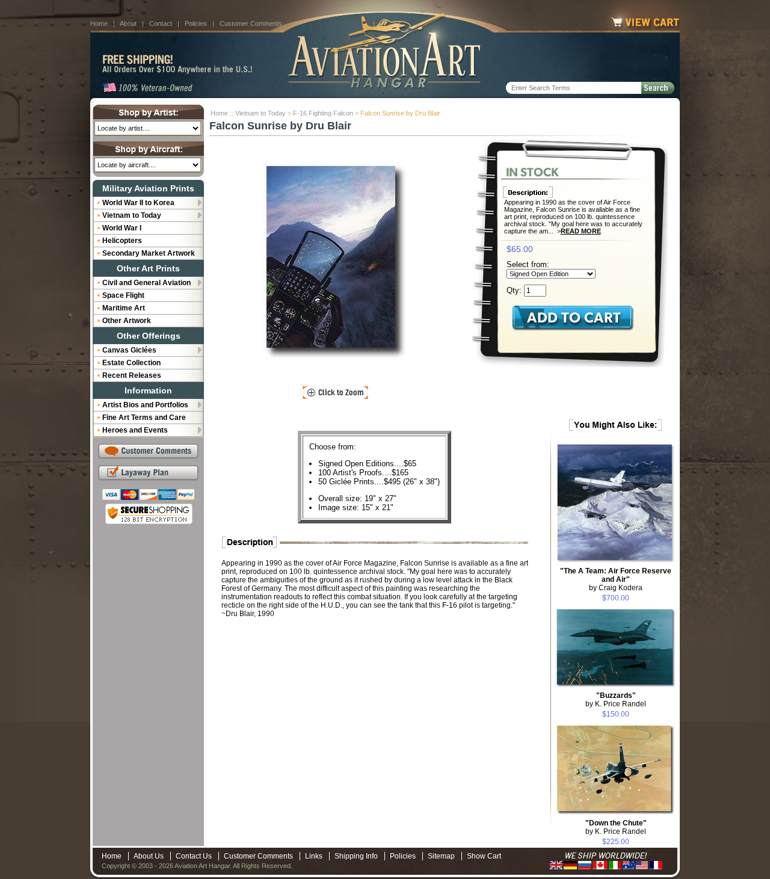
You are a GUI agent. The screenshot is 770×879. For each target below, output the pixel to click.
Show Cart (484, 856)
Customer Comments (251, 23)
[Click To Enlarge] (335, 393)
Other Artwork (126, 320)
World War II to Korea (138, 203)
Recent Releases (131, 375)
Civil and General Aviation (146, 283)
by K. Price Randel (615, 699)
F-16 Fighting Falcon (323, 113)
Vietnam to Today (260, 113)
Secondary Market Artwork (148, 253)
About (128, 23)
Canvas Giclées (129, 350)
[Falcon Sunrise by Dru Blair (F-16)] (335, 262)
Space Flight (123, 295)
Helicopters (122, 240)
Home (99, 23)
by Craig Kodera (615, 579)
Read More (581, 231)
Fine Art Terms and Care (144, 417)
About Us (149, 856)
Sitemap (441, 856)
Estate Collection (131, 363)
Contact (160, 23)
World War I (121, 228)
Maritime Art (123, 308)
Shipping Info (356, 856)
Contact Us (194, 856)
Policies (196, 23)
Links (313, 856)
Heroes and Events (135, 430)
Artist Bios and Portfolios (145, 405)
